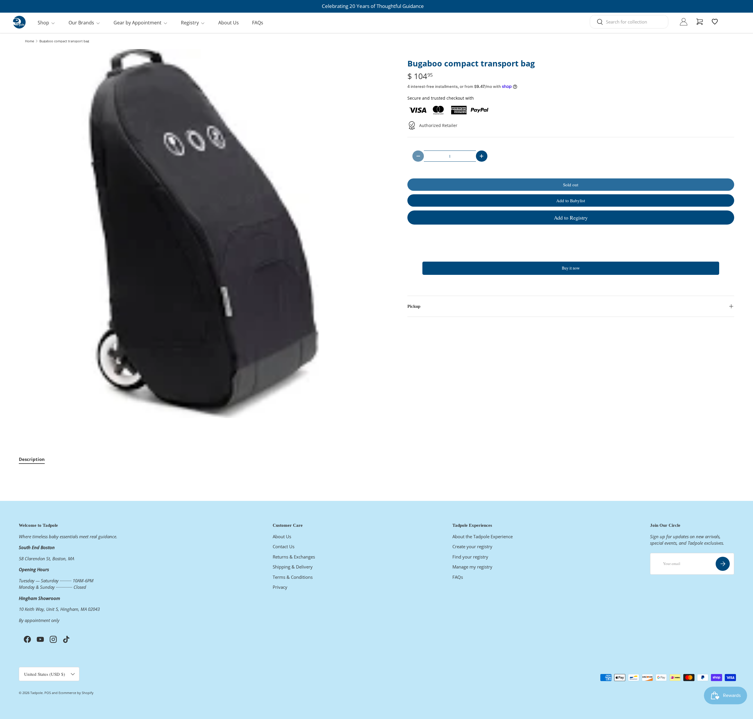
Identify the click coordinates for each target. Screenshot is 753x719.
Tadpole (36, 692)
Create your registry (472, 546)
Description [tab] (32, 459)
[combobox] (629, 21)
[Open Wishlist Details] (715, 22)
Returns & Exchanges (294, 557)
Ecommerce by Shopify (76, 692)
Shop (43, 22)
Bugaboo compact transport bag (64, 41)
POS (47, 692)
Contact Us (283, 546)
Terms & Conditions (293, 577)
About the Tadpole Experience (482, 536)
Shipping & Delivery (293, 567)
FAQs (257, 22)
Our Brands (81, 22)
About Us (228, 22)
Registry (190, 22)
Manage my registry (472, 567)
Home (29, 41)
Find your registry (470, 557)
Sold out (570, 185)
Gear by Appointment (137, 22)
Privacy (280, 587)
